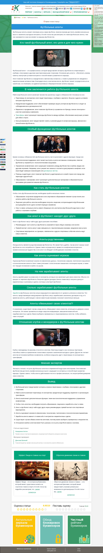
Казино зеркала (51, 548)
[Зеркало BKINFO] (16, 8)
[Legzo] (2, 169)
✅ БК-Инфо (17, 17)
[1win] (2, 154)
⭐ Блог (24, 17)
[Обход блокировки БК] (51, 530)
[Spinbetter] (2, 164)
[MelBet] (2, 142)
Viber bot (61, 8)
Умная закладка (48, 8)
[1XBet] (2, 139)
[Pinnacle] (2, 147)
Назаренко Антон (21, 431)
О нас (79, 550)
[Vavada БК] (2, 152)
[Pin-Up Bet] (2, 167)
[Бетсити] (2, 159)
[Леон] (2, 157)
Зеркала (47, 12)
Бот (54, 8)
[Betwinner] (2, 149)
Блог (79, 548)
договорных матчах (51, 171)
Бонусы (37, 12)
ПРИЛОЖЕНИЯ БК (81, 12)
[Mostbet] (2, 162)
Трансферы (20, 115)
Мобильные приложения (24, 548)
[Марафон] (2, 144)
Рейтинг (28, 12)
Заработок (16, 293)
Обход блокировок (61, 12)
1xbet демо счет (51, 550)
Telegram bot (77, 8)
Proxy (68, 8)
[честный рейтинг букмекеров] (78, 530)
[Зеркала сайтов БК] (24, 530)
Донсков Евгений (21, 440)
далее (37, 489)
